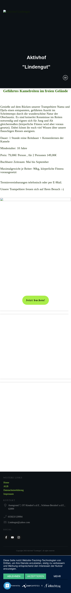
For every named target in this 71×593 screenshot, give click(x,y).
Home (6, 482)
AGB (5, 486)
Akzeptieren (35, 576)
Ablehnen (13, 576)
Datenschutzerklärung (13, 490)
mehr (57, 576)
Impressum (8, 494)
